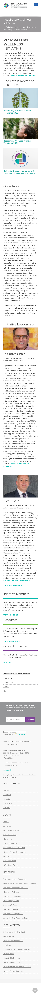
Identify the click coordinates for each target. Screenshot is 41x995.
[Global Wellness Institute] (15, 5)
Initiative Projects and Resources (16, 949)
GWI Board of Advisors (12, 830)
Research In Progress (12, 896)
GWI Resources (9, 861)
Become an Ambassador (13, 941)
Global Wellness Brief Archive (14, 852)
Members (7, 678)
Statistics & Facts (10, 905)
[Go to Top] (35, 990)
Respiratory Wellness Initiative (16, 674)
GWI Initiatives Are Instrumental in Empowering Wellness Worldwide (19, 172)
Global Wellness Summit (13, 971)
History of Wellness (11, 892)
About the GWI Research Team (15, 918)
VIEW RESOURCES (11, 641)
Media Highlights (10, 843)
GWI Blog (7, 856)
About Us (7, 826)
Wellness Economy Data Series (15, 888)
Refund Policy (17, 775)
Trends (6, 687)
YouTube (6, 808)
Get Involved (8, 936)
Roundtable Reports (11, 958)
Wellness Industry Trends (13, 914)
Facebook (7, 795)
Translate (21, 734)
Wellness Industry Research (14, 879)
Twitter (6, 790)
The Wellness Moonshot (13, 962)
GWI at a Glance (9, 835)
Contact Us (7, 770)
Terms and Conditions (29, 775)
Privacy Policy (7, 775)
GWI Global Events (10, 865)
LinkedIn (6, 799)
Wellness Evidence (10, 909)
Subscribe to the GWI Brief (14, 848)
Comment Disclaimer (9, 777)
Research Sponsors (11, 901)
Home (6, 822)
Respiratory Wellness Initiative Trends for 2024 (17, 142)
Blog (5, 691)
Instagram (7, 803)
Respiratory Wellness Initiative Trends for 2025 (17, 112)
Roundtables (8, 954)
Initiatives (7, 945)
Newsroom (7, 839)
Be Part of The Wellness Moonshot (17, 967)
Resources (8, 682)
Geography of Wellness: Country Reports (19, 883)
